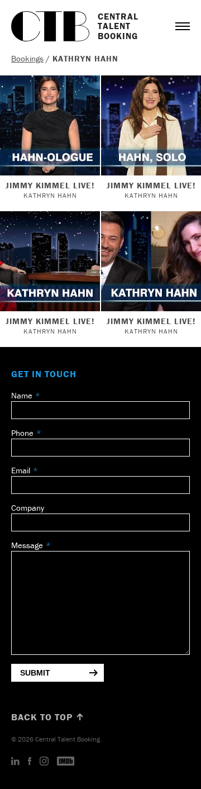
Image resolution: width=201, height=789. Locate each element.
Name (21, 395)
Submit (35, 672)
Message (27, 545)
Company (27, 507)
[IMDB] (66, 762)
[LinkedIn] (15, 761)
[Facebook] (29, 761)
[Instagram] (44, 762)
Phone (22, 432)
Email (20, 470)
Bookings (27, 58)
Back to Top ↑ (48, 717)
